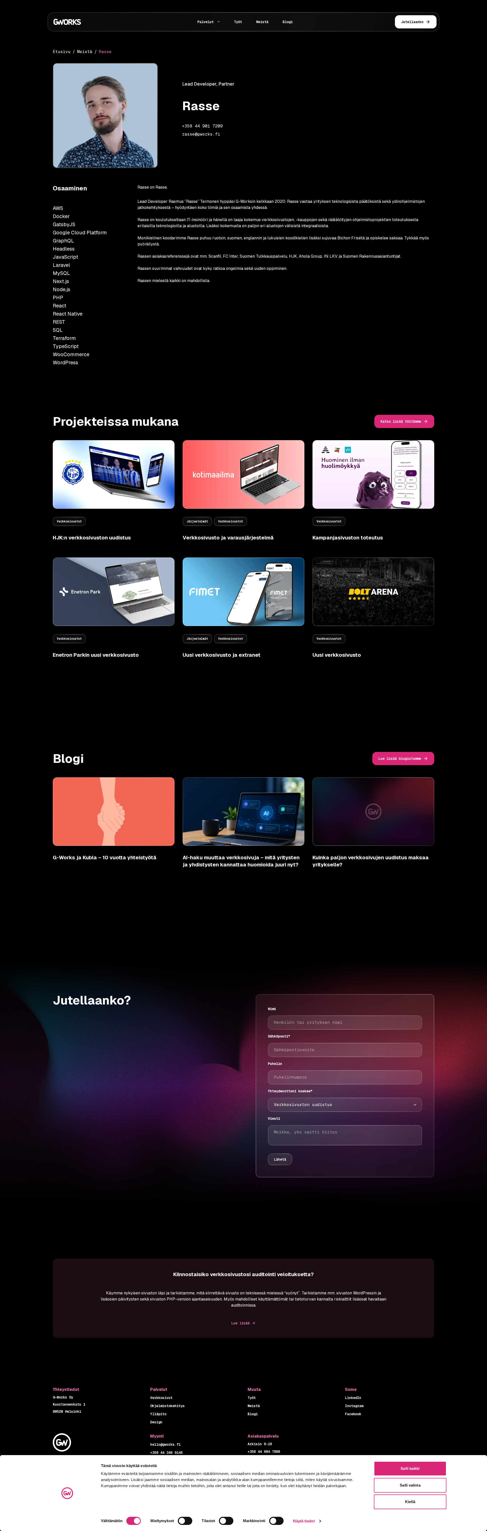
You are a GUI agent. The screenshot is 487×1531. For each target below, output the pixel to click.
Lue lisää (240, 1323)
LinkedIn (353, 1397)
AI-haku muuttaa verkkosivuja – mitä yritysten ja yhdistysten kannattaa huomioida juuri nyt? (241, 861)
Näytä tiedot (304, 1521)
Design (156, 1422)
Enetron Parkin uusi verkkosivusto (96, 655)
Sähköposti (279, 1036)
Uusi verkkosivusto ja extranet (221, 655)
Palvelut (205, 22)
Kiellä (410, 1502)
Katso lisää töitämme (400, 421)
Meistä (262, 22)
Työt (238, 22)
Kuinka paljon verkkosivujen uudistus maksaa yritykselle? (370, 861)
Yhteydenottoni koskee (290, 1091)
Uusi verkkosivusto (336, 655)
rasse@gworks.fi (201, 134)
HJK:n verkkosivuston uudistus (92, 537)
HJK (293, 256)
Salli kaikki (410, 1468)
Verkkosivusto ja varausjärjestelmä (228, 537)
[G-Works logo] (85, 22)
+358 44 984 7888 (264, 1451)
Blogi (288, 22)
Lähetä (280, 1159)
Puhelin (275, 1063)
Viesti (274, 1118)
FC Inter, (231, 256)
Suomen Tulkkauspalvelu (263, 256)
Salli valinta (410, 1485)
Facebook (353, 1414)
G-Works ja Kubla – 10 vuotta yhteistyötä (104, 857)
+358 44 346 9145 (166, 1452)
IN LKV (331, 256)
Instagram (354, 1406)
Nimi (272, 1009)
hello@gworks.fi (165, 1444)
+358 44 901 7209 (202, 126)
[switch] (185, 1521)
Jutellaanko (412, 22)
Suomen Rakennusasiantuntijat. (372, 256)
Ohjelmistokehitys (167, 1406)
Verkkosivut (161, 1397)
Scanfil (214, 256)
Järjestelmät (197, 521)
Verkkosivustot (69, 521)
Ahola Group (310, 256)
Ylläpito (158, 1414)
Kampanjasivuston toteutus (347, 537)
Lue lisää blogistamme (399, 758)
